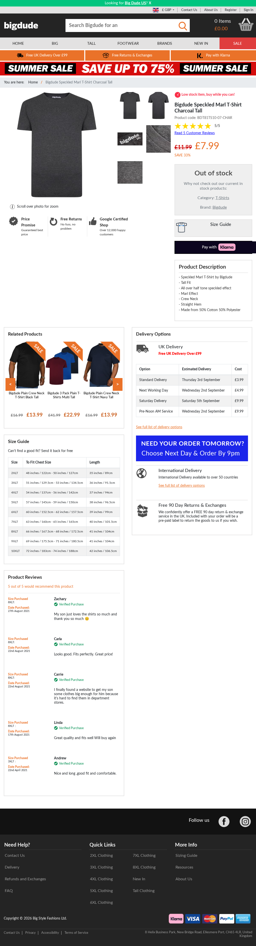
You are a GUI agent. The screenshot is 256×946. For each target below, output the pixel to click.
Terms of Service (76, 932)
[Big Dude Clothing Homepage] (21, 25)
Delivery (12, 867)
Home (33, 82)
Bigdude (219, 207)
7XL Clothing (144, 856)
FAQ (9, 891)
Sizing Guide (186, 856)
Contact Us (189, 10)
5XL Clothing (101, 891)
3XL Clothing (101, 867)
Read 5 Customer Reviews (194, 133)
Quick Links (103, 845)
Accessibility (50, 932)
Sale (237, 43)
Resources (184, 867)
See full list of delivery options (159, 427)
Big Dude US (135, 3)
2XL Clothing (101, 856)
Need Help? (17, 845)
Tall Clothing (143, 891)
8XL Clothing (144, 867)
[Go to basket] (246, 24)
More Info (186, 845)
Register (231, 10)
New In (139, 879)
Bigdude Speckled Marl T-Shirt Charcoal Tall (79, 82)
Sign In (248, 10)
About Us (211, 10)
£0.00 (221, 28)
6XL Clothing (101, 903)
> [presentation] (117, 384)
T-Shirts (222, 198)
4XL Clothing (101, 879)
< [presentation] (10, 384)
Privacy (30, 932)
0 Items (222, 21)
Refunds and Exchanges (25, 879)
